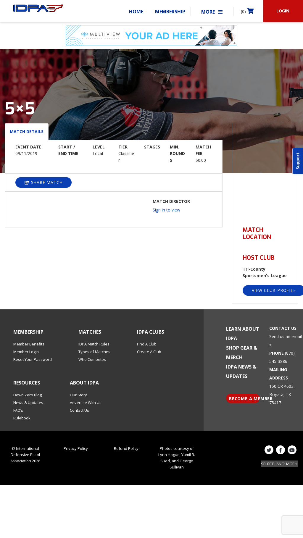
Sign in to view (166, 210)
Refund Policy (126, 448)
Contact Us (79, 410)
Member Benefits (28, 344)
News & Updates (28, 402)
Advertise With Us (85, 402)
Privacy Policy (76, 448)
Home (136, 11)
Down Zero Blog (27, 395)
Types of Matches (94, 351)
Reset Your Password (32, 359)
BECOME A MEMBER (244, 398)
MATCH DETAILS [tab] (26, 131)
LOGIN (282, 11)
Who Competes (92, 359)
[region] (265, 171)
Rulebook (21, 418)
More (208, 12)
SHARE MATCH (46, 182)
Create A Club (149, 351)
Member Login (26, 351)
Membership (170, 11)
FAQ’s (18, 410)
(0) (244, 11)
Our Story (78, 395)
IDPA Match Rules (93, 344)
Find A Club (147, 344)
